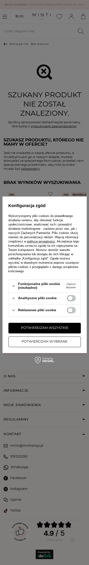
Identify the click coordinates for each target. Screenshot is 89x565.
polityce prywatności (41, 241)
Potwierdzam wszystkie (44, 328)
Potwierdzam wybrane (44, 341)
